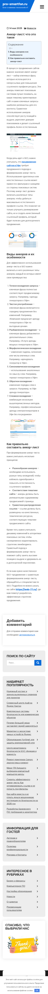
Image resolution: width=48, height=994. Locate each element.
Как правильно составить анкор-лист (22, 60)
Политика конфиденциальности (17, 848)
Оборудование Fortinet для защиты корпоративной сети (21, 741)
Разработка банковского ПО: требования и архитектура (22, 810)
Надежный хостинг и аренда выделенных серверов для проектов (22, 694)
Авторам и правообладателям (16, 840)
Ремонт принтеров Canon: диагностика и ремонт (20, 761)
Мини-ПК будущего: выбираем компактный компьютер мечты (18, 771)
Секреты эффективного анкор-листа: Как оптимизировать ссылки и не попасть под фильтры (21, 784)
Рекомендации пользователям (14, 909)
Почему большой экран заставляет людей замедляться (22, 724)
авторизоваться (27, 634)
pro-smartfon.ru (15, 4)
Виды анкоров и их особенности (19, 53)
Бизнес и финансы (16, 880)
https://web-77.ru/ (26, 589)
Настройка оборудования (19, 891)
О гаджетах (12, 901)
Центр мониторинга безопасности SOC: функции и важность (22, 751)
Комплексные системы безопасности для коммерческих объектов (23, 714)
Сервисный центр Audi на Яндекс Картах (19, 704)
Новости (31, 28)
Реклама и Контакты (17, 854)
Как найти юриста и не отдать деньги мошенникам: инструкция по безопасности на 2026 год (22, 799)
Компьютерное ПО (16, 886)
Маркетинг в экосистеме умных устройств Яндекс (19, 733)
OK (37, 991)
